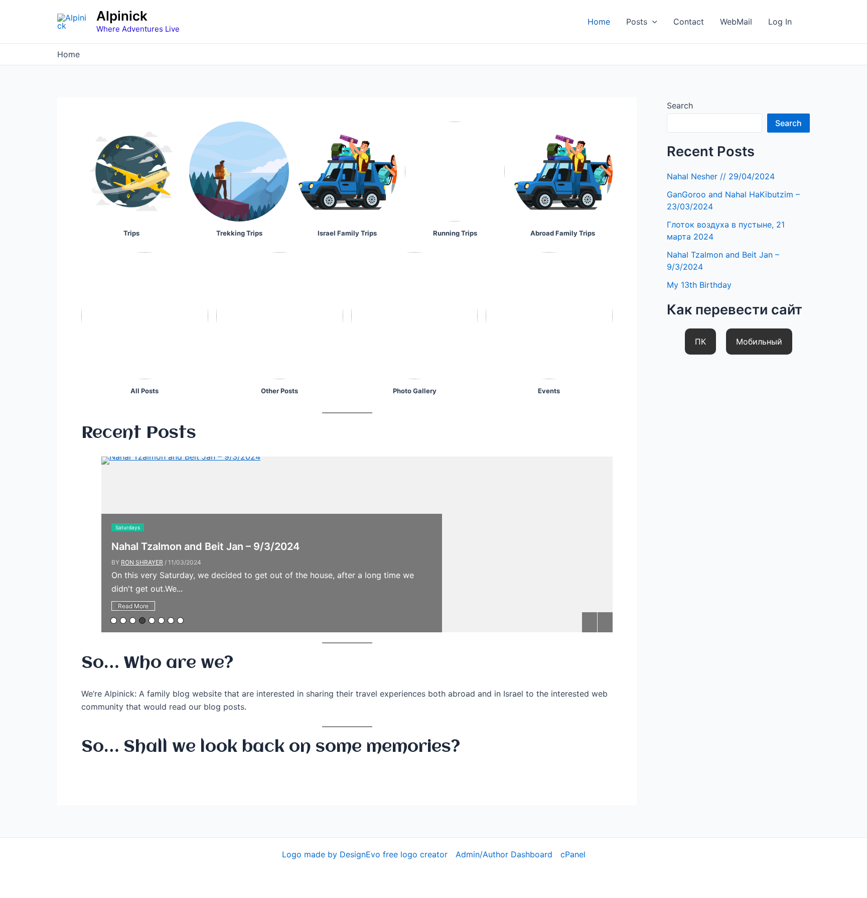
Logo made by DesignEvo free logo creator (365, 854)
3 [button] (132, 620)
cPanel (573, 854)
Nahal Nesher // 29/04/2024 (721, 176)
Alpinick (122, 16)
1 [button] (113, 620)
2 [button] (123, 620)
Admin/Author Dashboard (504, 854)
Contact (688, 22)
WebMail (736, 22)
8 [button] (180, 620)
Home (599, 22)
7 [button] (171, 620)
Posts (636, 22)
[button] (652, 22)
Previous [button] (589, 622)
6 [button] (161, 620)
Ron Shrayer (142, 562)
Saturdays (127, 527)
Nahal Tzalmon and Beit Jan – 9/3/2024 (205, 546)
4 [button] (142, 620)
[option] (357, 544)
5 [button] (152, 620)
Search (680, 105)
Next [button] (605, 622)
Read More (133, 606)
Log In (780, 22)
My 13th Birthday (699, 285)
